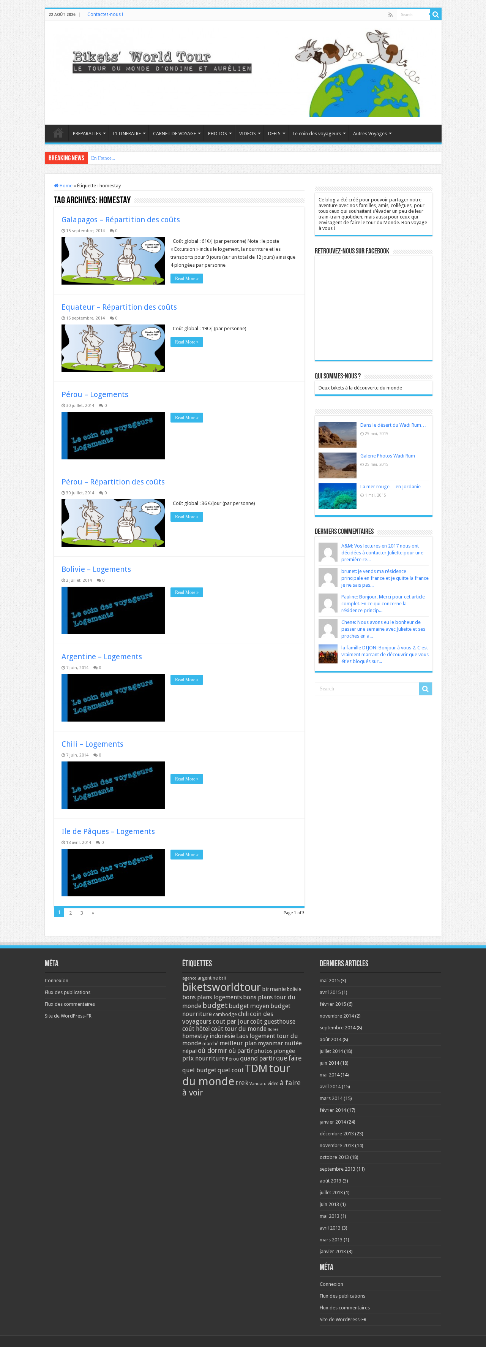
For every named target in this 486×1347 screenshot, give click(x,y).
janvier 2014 (333, 1122)
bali (222, 978)
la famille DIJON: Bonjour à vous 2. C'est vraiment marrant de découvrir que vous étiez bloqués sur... (385, 654)
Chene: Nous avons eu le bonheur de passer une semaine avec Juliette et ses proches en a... (383, 629)
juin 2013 (329, 1204)
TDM (256, 1068)
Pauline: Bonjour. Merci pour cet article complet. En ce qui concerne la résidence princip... (383, 603)
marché (210, 1043)
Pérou (232, 1059)
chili (243, 1014)
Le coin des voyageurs (317, 133)
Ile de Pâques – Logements (108, 831)
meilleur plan (238, 1043)
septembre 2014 (337, 1027)
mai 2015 (329, 980)
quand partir (257, 1058)
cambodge (225, 1014)
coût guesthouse (272, 1021)
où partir (241, 1050)
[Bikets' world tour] (243, 71)
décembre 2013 (337, 1133)
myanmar (270, 1043)
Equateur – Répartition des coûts (119, 307)
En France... (103, 158)
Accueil (58, 133)
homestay (195, 1036)
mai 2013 (329, 1216)
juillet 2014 (331, 1051)
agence (189, 978)
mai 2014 (329, 1075)
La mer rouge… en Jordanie (390, 486)
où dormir (212, 1050)
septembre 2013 (337, 1169)
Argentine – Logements (102, 656)
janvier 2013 (333, 1251)
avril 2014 (330, 1086)
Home (65, 185)
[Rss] (390, 14)
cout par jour (231, 1021)
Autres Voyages (370, 133)
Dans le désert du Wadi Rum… (393, 425)
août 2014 (330, 1039)
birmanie (274, 989)
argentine (207, 978)
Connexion (56, 980)
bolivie (294, 989)
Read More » (187, 278)
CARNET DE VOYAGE (174, 133)
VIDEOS (247, 133)
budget (215, 1005)
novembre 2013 (337, 1145)
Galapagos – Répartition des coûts (121, 219)
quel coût (231, 1070)
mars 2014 (331, 1098)
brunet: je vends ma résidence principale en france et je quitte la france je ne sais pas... (385, 578)
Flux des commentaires (70, 1004)
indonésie (222, 1036)
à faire (290, 1083)
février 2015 (333, 1004)
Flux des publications (67, 992)
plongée (284, 1051)
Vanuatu (258, 1083)
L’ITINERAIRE (127, 133)
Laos (242, 1036)
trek (241, 1083)
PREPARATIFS (87, 133)
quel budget (199, 1070)
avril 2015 (330, 992)
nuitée (293, 1043)
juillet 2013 (331, 1192)
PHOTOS (217, 133)
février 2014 (333, 1110)
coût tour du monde (239, 1028)
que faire (288, 1058)
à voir (192, 1092)
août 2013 (330, 1181)
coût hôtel (196, 1028)
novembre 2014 (337, 1016)
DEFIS (274, 133)
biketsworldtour (221, 987)
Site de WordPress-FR (68, 1016)
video (273, 1083)
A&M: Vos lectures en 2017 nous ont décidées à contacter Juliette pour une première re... (382, 552)
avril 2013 (330, 1228)
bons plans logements (212, 997)
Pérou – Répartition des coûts (113, 481)
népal (189, 1051)
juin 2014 (329, 1063)
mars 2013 (331, 1240)
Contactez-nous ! (105, 14)
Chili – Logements (92, 744)
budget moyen (249, 1006)
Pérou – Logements (95, 394)
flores (273, 1029)
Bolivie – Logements (96, 569)
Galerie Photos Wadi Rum (387, 456)
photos (263, 1051)
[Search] (436, 14)
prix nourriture (203, 1058)
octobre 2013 (334, 1157)
